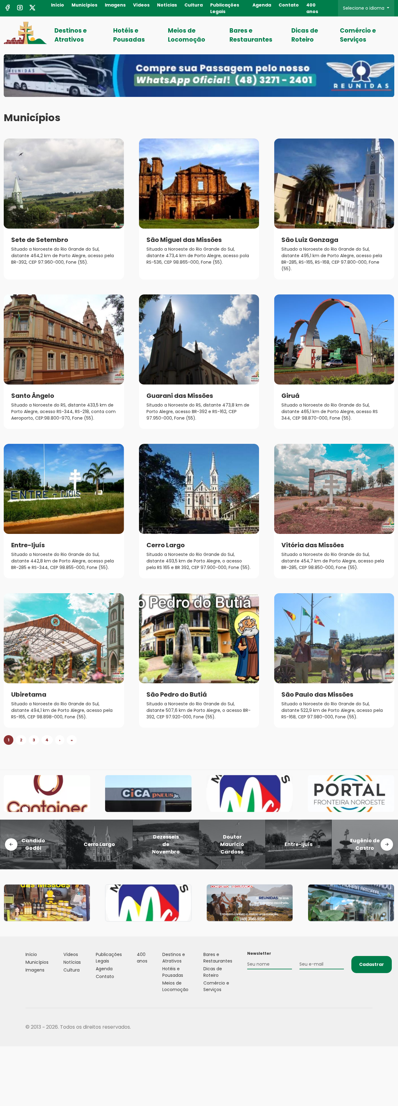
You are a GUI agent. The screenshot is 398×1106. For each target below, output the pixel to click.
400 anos (312, 8)
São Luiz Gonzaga (309, 239)
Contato (289, 5)
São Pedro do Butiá (176, 694)
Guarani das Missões (179, 395)
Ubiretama (28, 694)
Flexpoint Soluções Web (369, 1027)
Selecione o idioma (364, 8)
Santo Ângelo (32, 395)
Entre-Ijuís (28, 545)
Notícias (167, 5)
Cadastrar (371, 964)
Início (57, 5)
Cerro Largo (165, 545)
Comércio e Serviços (358, 35)
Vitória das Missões (312, 545)
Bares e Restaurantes (250, 35)
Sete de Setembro (39, 239)
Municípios (84, 5)
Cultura (193, 5)
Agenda (261, 5)
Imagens (115, 5)
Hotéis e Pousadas (129, 35)
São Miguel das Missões (184, 239)
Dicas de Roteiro (304, 35)
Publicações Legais (224, 8)
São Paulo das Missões (317, 694)
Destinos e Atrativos (70, 35)
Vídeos (141, 5)
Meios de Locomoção (186, 35)
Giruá (290, 395)
